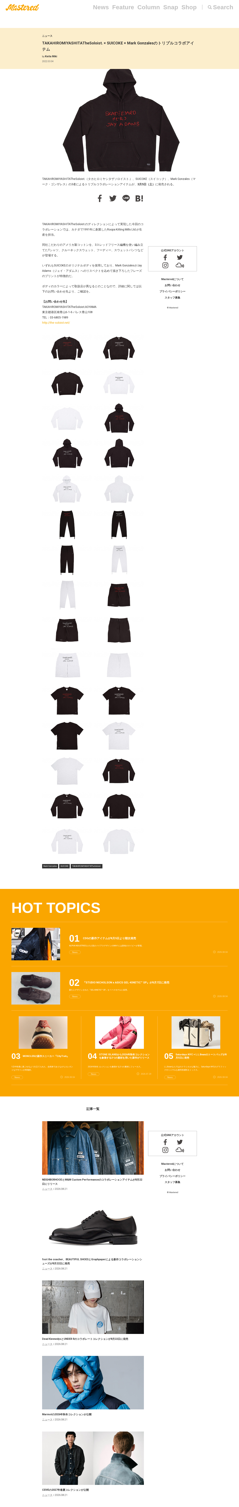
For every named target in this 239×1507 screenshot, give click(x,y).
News (101, 7)
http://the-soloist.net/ (56, 322)
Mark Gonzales (50, 866)
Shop (189, 7)
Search (223, 7)
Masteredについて (172, 279)
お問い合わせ (172, 285)
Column (148, 7)
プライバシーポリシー (172, 291)
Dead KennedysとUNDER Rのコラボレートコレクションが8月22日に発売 (85, 1338)
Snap (170, 7)
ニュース (47, 35)
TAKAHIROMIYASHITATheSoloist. (86, 866)
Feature (123, 7)
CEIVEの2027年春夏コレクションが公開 (65, 1489)
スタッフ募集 (172, 297)
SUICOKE (64, 866)
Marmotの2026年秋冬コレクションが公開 (67, 1414)
